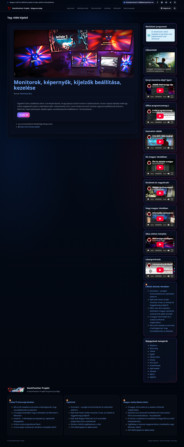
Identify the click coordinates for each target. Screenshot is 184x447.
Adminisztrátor (26, 93)
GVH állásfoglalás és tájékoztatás (84, 427)
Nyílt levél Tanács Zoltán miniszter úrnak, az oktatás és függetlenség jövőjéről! (162, 302)
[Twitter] (170, 2)
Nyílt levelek (154, 368)
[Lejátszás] (148, 97)
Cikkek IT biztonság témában (21, 402)
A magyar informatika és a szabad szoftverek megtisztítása (159, 70)
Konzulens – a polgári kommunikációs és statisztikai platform (162, 294)
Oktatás (153, 371)
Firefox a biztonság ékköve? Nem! (27, 424)
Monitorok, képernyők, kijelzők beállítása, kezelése (67, 85)
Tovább (22, 115)
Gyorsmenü (70, 8)
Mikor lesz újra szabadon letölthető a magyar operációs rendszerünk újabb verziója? (162, 311)
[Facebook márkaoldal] (157, 2)
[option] (160, 62)
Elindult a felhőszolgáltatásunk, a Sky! (86, 424)
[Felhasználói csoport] (162, 2)
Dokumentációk (96, 8)
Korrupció (154, 362)
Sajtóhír (153, 377)
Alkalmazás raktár (82, 8)
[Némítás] (168, 97)
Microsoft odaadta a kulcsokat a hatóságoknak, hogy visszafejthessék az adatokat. (162, 328)
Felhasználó (117, 8)
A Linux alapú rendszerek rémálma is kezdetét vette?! (35, 427)
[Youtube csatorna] (166, 2)
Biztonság (154, 348)
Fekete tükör (155, 357)
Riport (152, 374)
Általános (153, 345)
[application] (160, 90)
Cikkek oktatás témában (157, 286)
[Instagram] (175, 2)
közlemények (155, 365)
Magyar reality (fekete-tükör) (136, 402)
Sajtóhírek (70, 402)
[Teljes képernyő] (172, 97)
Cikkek (152, 351)
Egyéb (152, 354)
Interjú (152, 360)
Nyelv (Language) (129, 8)
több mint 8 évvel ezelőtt (30, 127)
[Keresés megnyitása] (175, 8)
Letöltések (107, 8)
